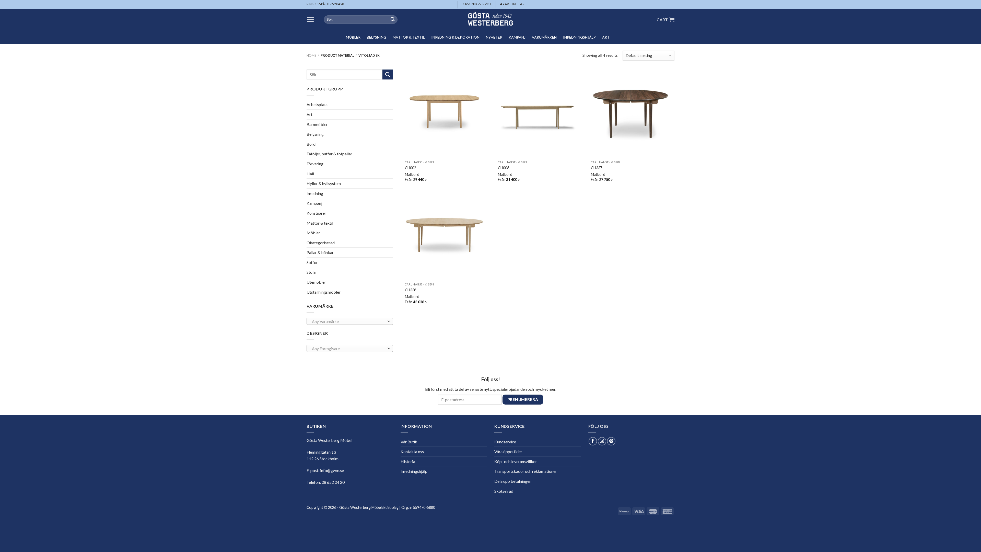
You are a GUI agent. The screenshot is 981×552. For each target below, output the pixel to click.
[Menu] (310, 19)
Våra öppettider (508, 451)
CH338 (410, 290)
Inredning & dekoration (455, 37)
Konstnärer (316, 213)
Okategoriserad (321, 242)
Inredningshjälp (579, 37)
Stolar (312, 272)
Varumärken (544, 37)
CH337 (596, 168)
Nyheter (494, 37)
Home (311, 55)
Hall (310, 173)
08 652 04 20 (333, 482)
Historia (408, 461)
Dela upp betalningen (512, 481)
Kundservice (505, 441)
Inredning (315, 193)
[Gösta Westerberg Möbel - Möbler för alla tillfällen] (490, 19)
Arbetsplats (317, 104)
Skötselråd (503, 491)
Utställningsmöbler (324, 292)
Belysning (376, 37)
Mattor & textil (409, 37)
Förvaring (315, 163)
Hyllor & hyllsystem (324, 183)
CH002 (410, 168)
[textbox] (348, 321)
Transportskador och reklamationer (525, 471)
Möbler (353, 37)
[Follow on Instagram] (602, 441)
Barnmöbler (317, 124)
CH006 (503, 168)
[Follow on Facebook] (593, 441)
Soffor (312, 262)
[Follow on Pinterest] (611, 441)
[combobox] (350, 321)
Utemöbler (316, 282)
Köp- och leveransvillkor (515, 461)
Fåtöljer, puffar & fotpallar (329, 153)
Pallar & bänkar (320, 252)
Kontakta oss (412, 451)
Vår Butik (409, 441)
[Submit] (392, 19)
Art (606, 37)
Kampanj (517, 37)
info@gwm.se (332, 470)
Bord (311, 144)
